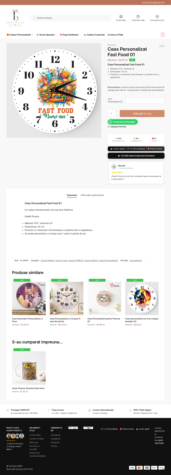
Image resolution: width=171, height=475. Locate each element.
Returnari (33, 442)
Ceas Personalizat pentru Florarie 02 (103, 320)
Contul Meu (121, 20)
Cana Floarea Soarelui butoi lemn (28, 388)
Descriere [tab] (72, 195)
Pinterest (55, 442)
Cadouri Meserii (47, 260)
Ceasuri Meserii (91, 260)
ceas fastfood (136, 260)
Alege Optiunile (29, 330)
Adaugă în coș (142, 113)
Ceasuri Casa (61, 260)
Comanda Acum (157, 20)
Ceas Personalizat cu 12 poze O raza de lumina (65, 320)
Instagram (55, 438)
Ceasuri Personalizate (108, 260)
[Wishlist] (42, 283)
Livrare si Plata (36, 438)
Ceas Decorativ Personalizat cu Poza (27, 320)
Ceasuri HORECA (75, 260)
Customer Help (138, 20)
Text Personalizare (115, 100)
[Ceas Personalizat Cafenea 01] (163, 46)
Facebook (55, 435)
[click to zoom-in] (53, 90)
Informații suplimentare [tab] (92, 195)
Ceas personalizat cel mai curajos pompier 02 (141, 320)
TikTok (54, 446)
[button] (158, 35)
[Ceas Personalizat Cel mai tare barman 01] (160, 46)
